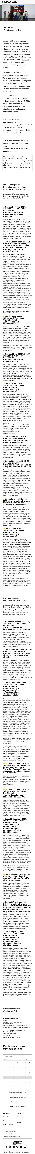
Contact (6, 1131)
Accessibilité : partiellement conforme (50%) (11, 1136)
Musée (19, 1113)
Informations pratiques (21, 1121)
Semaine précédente (8, 1056)
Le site (19, 1126)
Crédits (20, 1133)
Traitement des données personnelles (10, 1133)
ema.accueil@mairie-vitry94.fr (11, 1037)
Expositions (6, 1113)
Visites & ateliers (8, 1125)
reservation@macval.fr (11, 143)
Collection (6, 1117)
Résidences (20, 1117)
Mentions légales (12, 1131)
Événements (6, 1121)
